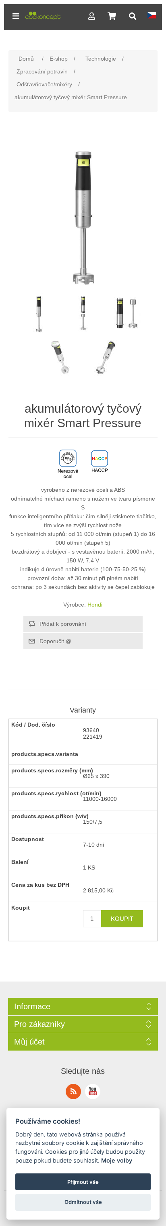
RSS (73, 1091)
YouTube (92, 1091)
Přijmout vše (83, 1182)
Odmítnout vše (83, 1202)
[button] (15, 16)
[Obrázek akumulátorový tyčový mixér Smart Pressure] (39, 313)
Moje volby (116, 1160)
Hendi (94, 604)
